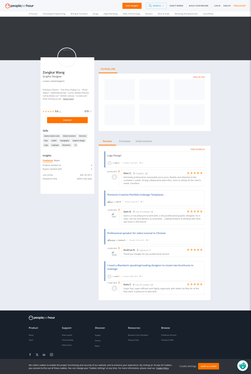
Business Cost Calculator (138, 335)
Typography (64, 140)
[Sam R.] (110, 202)
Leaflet (54, 140)
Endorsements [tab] (144, 141)
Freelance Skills (167, 340)
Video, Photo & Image (131, 13)
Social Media (208, 13)
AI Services (33, 13)
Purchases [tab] (125, 141)
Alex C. (117, 163)
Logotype (55, 145)
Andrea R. (122, 240)
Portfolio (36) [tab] (108, 69)
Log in (217, 5)
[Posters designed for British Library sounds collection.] (154, 115)
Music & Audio (164, 13)
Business (149, 13)
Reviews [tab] (107, 141)
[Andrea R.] (111, 240)
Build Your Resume (198, 5)
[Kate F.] (109, 276)
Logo (46, 145)
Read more (68, 98)
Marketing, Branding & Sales (186, 13)
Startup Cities (133, 340)
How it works (176, 5)
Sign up (227, 5)
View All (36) (199, 77)
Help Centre (67, 345)
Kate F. (117, 276)
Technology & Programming (54, 13)
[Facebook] (30, 354)
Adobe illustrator (69, 136)
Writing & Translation (79, 13)
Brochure (82, 136)
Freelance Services (168, 335)
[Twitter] (37, 354)
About (31, 335)
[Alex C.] (109, 163)
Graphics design (79, 140)
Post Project (132, 5)
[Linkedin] (44, 354)
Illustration (66, 145)
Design (95, 13)
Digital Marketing (111, 13)
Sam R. (118, 202)
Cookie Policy (162, 368)
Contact (67, 120)
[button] (156, 6)
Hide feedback (198, 149)
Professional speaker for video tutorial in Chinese (136, 233)
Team (31, 340)
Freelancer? (240, 5)
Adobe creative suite (51, 136)
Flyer (46, 140)
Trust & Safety (67, 340)
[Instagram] (51, 354)
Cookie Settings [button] (188, 366)
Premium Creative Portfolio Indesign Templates (135, 194)
